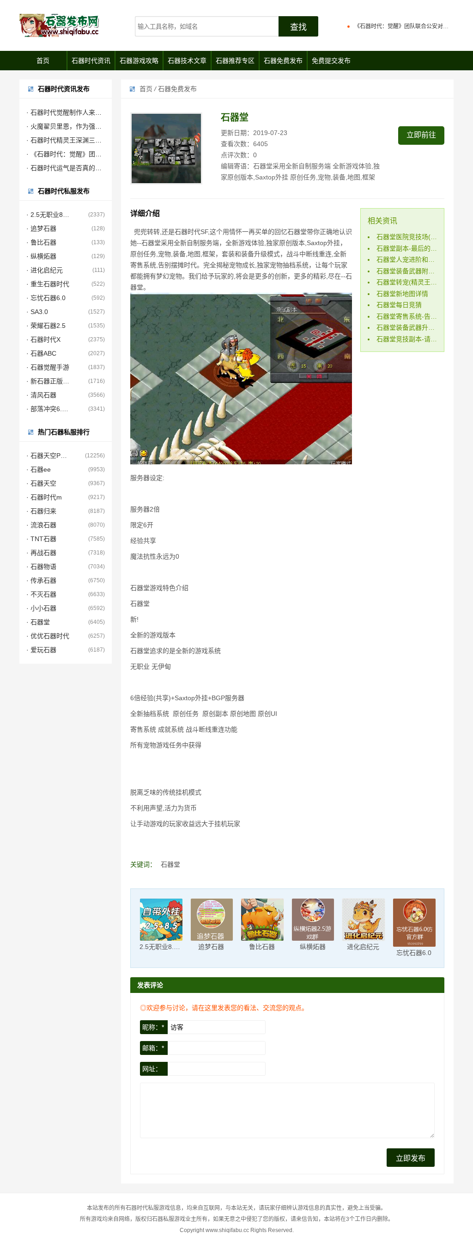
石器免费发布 (283, 60)
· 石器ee (38, 469)
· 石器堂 (38, 622)
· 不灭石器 (41, 594)
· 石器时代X (43, 339)
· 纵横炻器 (41, 256)
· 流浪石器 (41, 525)
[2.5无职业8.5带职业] (161, 920)
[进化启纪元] (363, 920)
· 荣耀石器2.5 (46, 325)
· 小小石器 (41, 608)
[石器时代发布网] (70, 25)
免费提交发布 (331, 60)
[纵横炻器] (313, 920)
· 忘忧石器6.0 (46, 298)
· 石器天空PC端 (48, 455)
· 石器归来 (41, 511)
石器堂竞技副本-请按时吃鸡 (416, 339)
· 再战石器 (41, 552)
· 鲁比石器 (41, 242)
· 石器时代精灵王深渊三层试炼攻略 (76, 140)
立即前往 (421, 135)
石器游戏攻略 (139, 60)
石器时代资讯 (91, 60)
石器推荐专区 (235, 60)
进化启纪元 (363, 946)
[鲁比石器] (262, 920)
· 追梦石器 (41, 228)
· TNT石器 (41, 538)
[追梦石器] (212, 920)
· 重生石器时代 (47, 284)
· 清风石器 (41, 395)
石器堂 (170, 864)
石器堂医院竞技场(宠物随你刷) (420, 236)
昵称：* (153, 1027)
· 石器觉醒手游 (47, 367)
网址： (152, 1068)
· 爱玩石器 (41, 649)
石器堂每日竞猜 (399, 304)
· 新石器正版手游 (48, 381)
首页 (42, 60)
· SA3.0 (37, 311)
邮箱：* (153, 1048)
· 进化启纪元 (44, 270)
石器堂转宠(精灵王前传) (411, 282)
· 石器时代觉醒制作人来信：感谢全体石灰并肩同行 (99, 112)
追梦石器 (211, 946)
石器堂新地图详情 (402, 293)
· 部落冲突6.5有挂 (48, 409)
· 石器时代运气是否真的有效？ (70, 168)
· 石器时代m (44, 497)
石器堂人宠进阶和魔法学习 (415, 259)
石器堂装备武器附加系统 (412, 271)
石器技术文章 (187, 60)
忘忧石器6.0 (413, 952)
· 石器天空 (41, 483)
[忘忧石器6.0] (414, 923)
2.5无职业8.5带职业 (168, 946)
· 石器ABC (41, 353)
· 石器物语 (41, 566)
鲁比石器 (262, 946)
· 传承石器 (41, 580)
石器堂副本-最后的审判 (409, 248)
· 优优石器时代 (47, 636)
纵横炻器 (313, 946)
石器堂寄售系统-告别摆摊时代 (419, 316)
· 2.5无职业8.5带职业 (48, 214)
